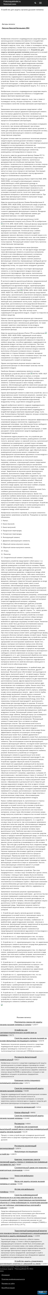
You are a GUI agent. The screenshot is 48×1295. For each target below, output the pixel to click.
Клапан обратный (22, 1112)
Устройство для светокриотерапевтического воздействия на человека (18, 1032)
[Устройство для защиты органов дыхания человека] (2, 1005)
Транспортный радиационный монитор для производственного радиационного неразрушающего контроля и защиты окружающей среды (24, 1233)
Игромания (6, 1275)
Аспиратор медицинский (25, 1107)
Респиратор (19, 1124)
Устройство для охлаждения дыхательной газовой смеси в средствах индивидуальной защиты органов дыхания (24, 1129)
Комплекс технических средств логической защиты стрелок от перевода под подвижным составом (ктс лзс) (23, 1162)
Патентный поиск (9, 4)
